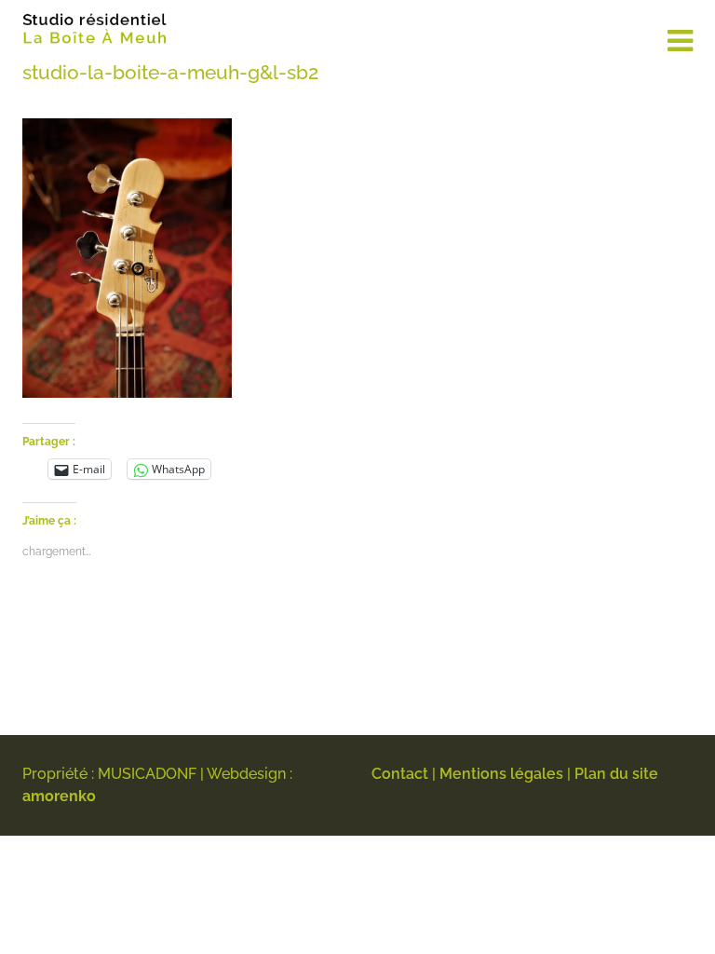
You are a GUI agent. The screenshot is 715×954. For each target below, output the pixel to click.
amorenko (59, 796)
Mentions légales (501, 774)
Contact (399, 774)
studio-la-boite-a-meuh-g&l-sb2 (170, 72)
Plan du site (616, 774)
